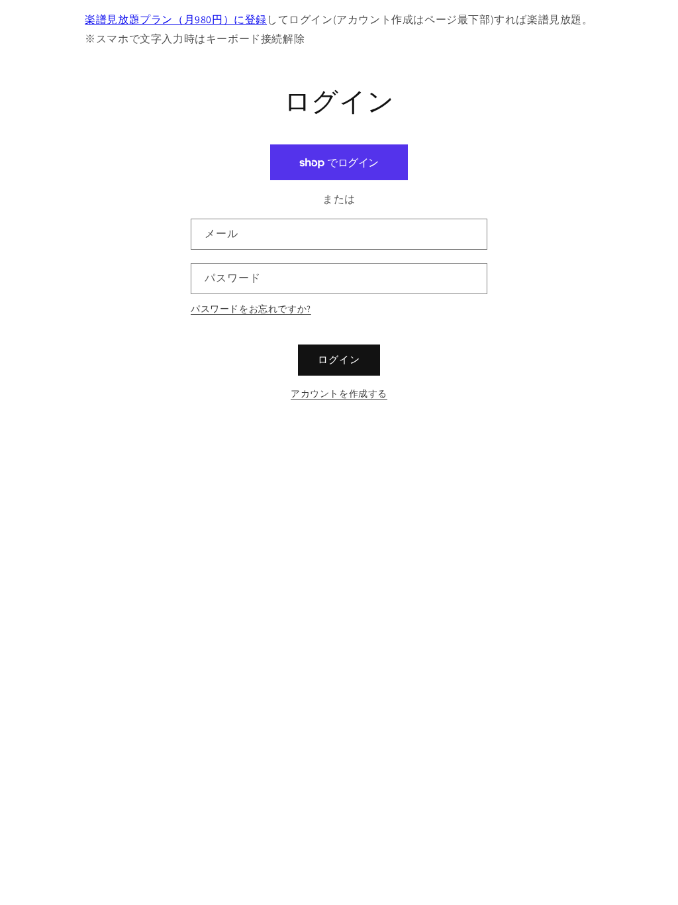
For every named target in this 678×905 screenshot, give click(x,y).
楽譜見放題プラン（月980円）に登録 (176, 20)
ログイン (339, 359)
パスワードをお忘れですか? (251, 309)
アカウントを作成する (339, 393)
